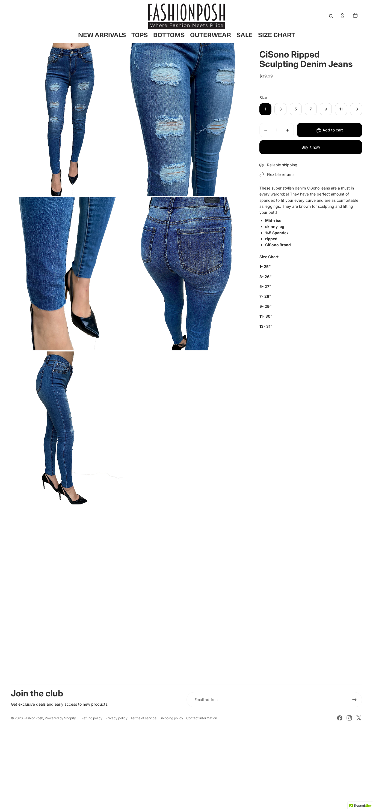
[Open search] (331, 16)
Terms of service (143, 718)
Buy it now (310, 147)
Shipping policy (171, 718)
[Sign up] (354, 699)
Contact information (201, 718)
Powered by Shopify (60, 718)
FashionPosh (33, 718)
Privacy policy (116, 718)
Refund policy (91, 718)
